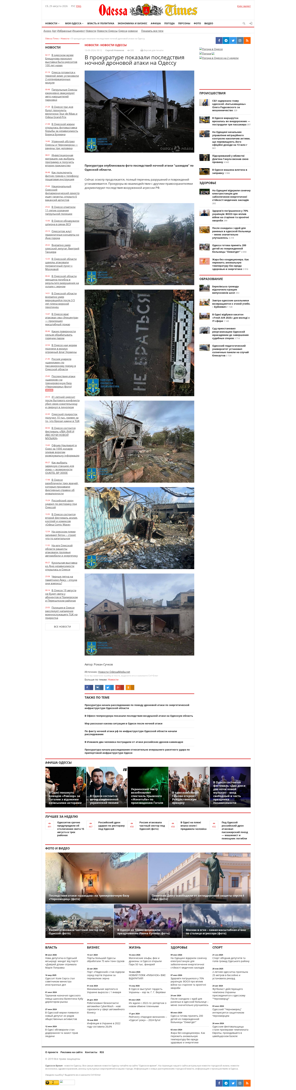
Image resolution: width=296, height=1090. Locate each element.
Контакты (91, 1052)
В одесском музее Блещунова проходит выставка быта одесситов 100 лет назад (61, 60)
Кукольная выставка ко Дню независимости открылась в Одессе (61, 566)
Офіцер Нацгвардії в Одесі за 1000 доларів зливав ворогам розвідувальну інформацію (62, 450)
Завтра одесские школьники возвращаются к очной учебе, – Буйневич (231, 304)
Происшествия (212, 93)
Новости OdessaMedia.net (114, 671)
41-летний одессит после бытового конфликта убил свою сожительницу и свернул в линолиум (62, 402)
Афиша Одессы (58, 762)
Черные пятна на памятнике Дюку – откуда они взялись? (61, 580)
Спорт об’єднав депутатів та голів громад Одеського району (230, 959)
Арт (54, 30)
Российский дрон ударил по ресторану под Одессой (61, 504)
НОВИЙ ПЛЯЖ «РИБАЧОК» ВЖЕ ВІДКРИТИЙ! (147, 976)
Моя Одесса (73, 23)
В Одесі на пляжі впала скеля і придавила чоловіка (193, 825)
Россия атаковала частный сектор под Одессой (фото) (152, 825)
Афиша (156, 23)
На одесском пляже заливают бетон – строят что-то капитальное (60, 535)
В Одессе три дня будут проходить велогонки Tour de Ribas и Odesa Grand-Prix (61, 112)
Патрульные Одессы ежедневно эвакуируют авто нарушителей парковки (61, 94)
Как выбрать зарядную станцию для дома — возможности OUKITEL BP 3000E (59, 467)
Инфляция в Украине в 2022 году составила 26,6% (103, 1025)
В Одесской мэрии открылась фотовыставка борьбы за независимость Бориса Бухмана (61, 129)
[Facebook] (219, 1083)
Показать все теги (152, 30)
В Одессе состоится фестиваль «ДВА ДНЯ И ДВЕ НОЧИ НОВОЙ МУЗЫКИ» (60, 433)
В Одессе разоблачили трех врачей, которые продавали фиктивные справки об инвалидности (61, 486)
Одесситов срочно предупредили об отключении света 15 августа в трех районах (70, 829)
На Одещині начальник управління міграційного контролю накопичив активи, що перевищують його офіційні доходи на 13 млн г (231, 138)
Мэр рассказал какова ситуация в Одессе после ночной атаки (123, 723)
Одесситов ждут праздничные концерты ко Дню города (62, 234)
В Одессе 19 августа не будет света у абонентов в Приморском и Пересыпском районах (61, 595)
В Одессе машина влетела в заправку (229, 171)
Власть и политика (100, 23)
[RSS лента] (247, 1083)
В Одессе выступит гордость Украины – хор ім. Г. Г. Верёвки (147, 990)
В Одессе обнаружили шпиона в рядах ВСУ (62, 222)
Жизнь (135, 947)
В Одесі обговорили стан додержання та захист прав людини (61, 1033)
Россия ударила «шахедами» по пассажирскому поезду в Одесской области (60, 364)
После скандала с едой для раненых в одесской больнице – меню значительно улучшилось (231, 232)
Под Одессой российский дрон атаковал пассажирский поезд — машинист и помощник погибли (235, 830)
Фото (197, 23)
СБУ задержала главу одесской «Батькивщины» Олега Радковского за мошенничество (229, 105)
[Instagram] (240, 1083)
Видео (208, 23)
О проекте (51, 1052)
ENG (78, 6)
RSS (102, 1052)
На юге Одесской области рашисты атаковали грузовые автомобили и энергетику (61, 550)
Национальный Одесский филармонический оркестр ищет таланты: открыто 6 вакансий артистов (62, 193)
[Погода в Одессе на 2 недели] (219, 57)
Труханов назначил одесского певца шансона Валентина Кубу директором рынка (64, 999)
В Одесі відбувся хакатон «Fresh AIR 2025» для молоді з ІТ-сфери (231, 318)
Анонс (47, 30)
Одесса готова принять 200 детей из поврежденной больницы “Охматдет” (229, 248)
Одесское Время (54, 1065)
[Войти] (250, 23)
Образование (211, 279)
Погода (169, 23)
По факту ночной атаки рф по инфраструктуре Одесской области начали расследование (131, 733)
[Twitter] (233, 1083)
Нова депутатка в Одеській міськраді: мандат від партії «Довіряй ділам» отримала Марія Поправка (61, 962)
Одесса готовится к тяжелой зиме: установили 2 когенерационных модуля (62, 77)
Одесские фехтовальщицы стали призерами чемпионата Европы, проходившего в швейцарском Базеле (230, 1031)
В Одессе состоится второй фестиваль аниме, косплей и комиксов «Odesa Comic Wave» (61, 519)
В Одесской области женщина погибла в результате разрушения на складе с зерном (62, 281)
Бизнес (93, 947)
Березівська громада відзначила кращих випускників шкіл (225, 290)
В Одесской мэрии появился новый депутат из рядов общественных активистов (62, 1016)
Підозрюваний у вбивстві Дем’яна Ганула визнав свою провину (230, 159)
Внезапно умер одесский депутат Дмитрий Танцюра (62, 248)
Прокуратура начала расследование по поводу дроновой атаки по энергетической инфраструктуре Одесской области (137, 706)
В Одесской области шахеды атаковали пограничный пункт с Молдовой (61, 264)
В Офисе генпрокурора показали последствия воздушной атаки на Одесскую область (139, 715)
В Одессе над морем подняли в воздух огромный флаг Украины (61, 348)
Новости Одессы (107, 30)
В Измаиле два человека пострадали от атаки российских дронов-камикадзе (134, 742)
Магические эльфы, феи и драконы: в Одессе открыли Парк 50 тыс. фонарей (145, 961)
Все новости (62, 626)
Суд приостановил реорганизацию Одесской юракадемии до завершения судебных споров (230, 333)
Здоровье (207, 183)
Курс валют (244, 6)
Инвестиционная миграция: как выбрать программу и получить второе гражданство (59, 160)
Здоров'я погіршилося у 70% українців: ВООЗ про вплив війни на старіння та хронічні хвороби (230, 215)
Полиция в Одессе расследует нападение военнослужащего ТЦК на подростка (61, 612)
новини (133, 30)
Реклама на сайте (71, 1052)
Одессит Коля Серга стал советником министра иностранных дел (60, 981)
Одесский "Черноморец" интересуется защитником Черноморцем (228, 1012)
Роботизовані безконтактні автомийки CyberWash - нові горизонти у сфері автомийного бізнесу (106, 1007)
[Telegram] (226, 1083)
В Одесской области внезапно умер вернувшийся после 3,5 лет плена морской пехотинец (61, 300)
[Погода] (206, 52)
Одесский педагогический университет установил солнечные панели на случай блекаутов (230, 350)
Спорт (217, 947)
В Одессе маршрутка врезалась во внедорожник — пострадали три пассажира (231, 121)
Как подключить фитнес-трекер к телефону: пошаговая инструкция (62, 176)
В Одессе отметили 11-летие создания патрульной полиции (60, 210)
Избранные (64, 30)
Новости (51, 23)
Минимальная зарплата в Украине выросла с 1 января (104, 990)
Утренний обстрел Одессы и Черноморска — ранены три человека (61, 145)
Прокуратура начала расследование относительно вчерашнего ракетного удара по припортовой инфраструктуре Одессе (137, 751)
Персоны (184, 23)
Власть (51, 947)
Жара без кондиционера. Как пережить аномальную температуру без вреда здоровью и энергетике (230, 264)
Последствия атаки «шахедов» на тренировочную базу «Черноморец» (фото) (60, 382)
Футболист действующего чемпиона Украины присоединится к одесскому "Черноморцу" (228, 993)
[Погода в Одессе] (211, 49)
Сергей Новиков (114, 50)
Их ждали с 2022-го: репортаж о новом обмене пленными (147, 1004)
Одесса (122, 30)
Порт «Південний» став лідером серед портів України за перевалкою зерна (106, 975)
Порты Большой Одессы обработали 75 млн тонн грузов (105, 959)
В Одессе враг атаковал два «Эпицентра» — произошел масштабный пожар (61, 319)
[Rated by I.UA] (67, 1084)
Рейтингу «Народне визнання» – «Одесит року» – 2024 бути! (148, 1018)
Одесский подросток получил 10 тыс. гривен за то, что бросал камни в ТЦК (62, 417)
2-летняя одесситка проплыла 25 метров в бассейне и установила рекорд (230, 975)
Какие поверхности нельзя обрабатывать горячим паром (60, 335)
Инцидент (78, 30)
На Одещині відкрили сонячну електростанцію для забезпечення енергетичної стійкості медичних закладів (231, 195)
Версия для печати (153, 50)
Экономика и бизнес (132, 23)
